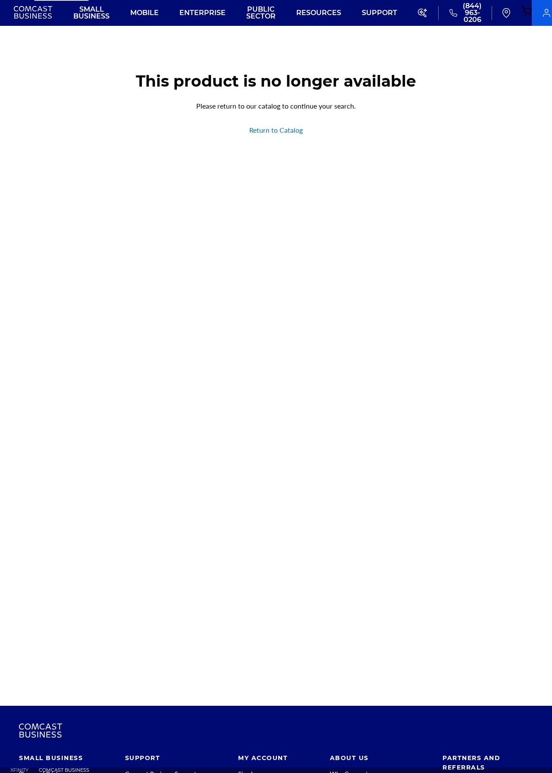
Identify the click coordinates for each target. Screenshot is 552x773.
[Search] (423, 13)
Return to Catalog (276, 130)
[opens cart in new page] (526, 12)
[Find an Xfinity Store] (506, 13)
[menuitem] (14, 770)
